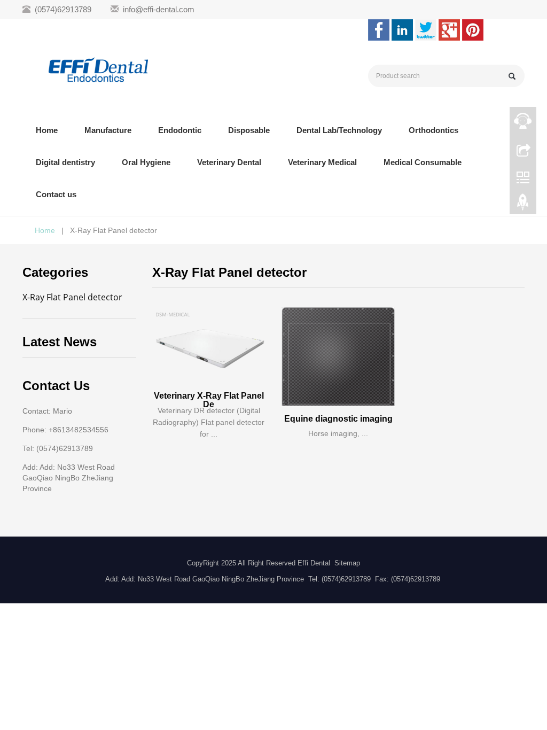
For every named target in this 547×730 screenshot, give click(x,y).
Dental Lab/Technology (339, 130)
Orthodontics (433, 130)
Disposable (249, 130)
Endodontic (179, 130)
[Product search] (512, 76)
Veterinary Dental (229, 162)
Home (47, 130)
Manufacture (107, 130)
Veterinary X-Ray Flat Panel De (209, 400)
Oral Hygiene (146, 162)
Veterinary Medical (322, 162)
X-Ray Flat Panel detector (72, 297)
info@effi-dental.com (158, 9)
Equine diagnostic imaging (338, 418)
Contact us (56, 194)
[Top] (523, 204)
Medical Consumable (423, 162)
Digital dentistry (65, 162)
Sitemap (347, 563)
